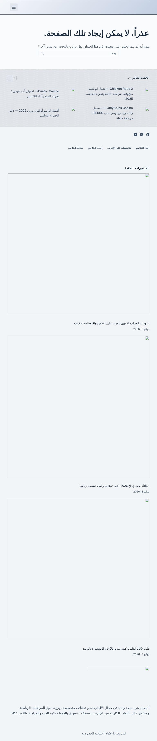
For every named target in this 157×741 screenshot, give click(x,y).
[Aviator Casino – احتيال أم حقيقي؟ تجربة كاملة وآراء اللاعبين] (69, 94)
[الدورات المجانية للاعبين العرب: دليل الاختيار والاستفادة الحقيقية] (78, 243)
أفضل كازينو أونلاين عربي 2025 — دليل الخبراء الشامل (33, 113)
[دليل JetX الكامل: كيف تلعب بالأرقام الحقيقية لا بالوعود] (78, 569)
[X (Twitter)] (141, 134)
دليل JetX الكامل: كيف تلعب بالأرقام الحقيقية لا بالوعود (116, 648)
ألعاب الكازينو (95, 147)
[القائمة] (14, 7)
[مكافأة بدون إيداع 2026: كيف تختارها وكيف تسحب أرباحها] (78, 406)
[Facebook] (147, 134)
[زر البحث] (42, 53)
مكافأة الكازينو (75, 147)
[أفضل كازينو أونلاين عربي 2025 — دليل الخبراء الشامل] (69, 113)
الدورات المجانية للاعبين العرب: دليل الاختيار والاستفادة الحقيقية (111, 323)
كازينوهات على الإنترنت (119, 147)
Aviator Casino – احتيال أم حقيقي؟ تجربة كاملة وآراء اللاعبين (35, 93)
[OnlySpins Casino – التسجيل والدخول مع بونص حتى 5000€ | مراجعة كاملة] (143, 113)
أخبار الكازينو (142, 147)
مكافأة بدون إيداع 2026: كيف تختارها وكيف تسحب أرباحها (114, 485)
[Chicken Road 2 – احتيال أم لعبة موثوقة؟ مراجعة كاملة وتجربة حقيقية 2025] (143, 94)
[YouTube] (135, 134)
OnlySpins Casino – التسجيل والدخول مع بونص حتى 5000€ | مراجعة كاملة (112, 113)
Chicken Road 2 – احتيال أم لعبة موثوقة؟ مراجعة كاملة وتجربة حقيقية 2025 (109, 94)
